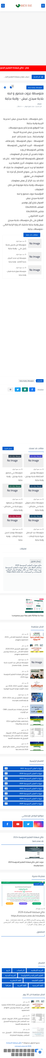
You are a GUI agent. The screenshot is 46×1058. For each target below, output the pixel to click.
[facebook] (7, 824)
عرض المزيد (8, 448)
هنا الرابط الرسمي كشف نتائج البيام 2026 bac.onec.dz (15, 748)
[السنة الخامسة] (21, 1050)
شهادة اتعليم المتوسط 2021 (23, 768)
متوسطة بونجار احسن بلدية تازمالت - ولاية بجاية (13, 536)
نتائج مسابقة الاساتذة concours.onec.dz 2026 (18, 1044)
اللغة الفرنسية (37, 985)
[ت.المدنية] (20, 1054)
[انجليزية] (13, 1050)
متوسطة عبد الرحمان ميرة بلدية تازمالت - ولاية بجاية (35, 536)
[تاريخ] (13, 1054)
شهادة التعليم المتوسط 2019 (23, 778)
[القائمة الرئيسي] (43, 6)
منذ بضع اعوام (20, 241)
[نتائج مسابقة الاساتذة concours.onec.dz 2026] (23, 5)
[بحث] (3, 6)
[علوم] (32, 1054)
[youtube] (18, 824)
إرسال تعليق (35, 561)
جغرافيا (8, 985)
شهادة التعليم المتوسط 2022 (23, 788)
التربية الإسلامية (37, 970)
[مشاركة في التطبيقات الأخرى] (10, 389)
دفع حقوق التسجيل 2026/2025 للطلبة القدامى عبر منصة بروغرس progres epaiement (15, 651)
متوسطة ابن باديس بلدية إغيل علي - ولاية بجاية (16, 246)
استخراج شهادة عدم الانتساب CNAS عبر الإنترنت (15, 711)
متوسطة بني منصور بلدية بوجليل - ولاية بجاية (14, 476)
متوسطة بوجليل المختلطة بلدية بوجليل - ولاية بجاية (34, 476)
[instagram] (39, 824)
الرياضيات (20, 970)
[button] (32, 389)
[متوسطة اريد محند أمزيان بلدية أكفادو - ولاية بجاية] (34, 256)
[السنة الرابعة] (25, 1050)
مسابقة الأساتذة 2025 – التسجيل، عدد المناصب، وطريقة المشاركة (15, 1034)
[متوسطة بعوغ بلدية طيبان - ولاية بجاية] (34, 269)
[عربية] (17, 1050)
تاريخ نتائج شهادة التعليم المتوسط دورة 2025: (16, 676)
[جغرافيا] (17, 1054)
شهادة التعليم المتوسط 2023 (23, 793)
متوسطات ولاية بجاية (35, 87)
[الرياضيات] (28, 1054)
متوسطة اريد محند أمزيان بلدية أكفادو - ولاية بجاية (17, 259)
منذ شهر (23, 730)
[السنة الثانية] (32, 1050)
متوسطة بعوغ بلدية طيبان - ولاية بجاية (16, 273)
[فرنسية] (9, 1050)
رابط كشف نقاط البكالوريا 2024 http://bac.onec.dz (17, 722)
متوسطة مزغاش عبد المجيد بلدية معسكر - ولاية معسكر (16, 664)
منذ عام (24, 634)
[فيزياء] (5, 1050)
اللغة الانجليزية (15, 980)
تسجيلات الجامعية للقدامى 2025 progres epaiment (16, 638)
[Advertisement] (23, 37)
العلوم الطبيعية (37, 980)
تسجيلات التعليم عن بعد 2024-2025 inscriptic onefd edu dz (15, 699)
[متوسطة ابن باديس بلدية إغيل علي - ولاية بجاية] (34, 243)
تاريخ (8, 970)
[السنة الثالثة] (29, 1050)
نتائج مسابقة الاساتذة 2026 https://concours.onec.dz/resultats (28, 914)
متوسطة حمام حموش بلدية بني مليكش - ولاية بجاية (34, 506)
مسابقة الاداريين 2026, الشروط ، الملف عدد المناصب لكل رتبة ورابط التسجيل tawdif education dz (16, 736)
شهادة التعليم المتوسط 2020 (23, 783)
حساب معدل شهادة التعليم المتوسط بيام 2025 (16, 77)
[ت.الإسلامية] (24, 1054)
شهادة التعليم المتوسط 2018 (23, 773)
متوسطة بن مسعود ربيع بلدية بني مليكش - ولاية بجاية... (12, 506)
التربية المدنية (10, 975)
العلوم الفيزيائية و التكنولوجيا (32, 975)
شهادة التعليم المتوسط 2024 (23, 798)
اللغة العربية (21, 985)
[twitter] (28, 824)
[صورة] (37, 636)
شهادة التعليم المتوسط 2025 (23, 803)
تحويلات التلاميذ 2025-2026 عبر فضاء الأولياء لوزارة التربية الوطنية (16, 687)
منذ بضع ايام (39, 908)
